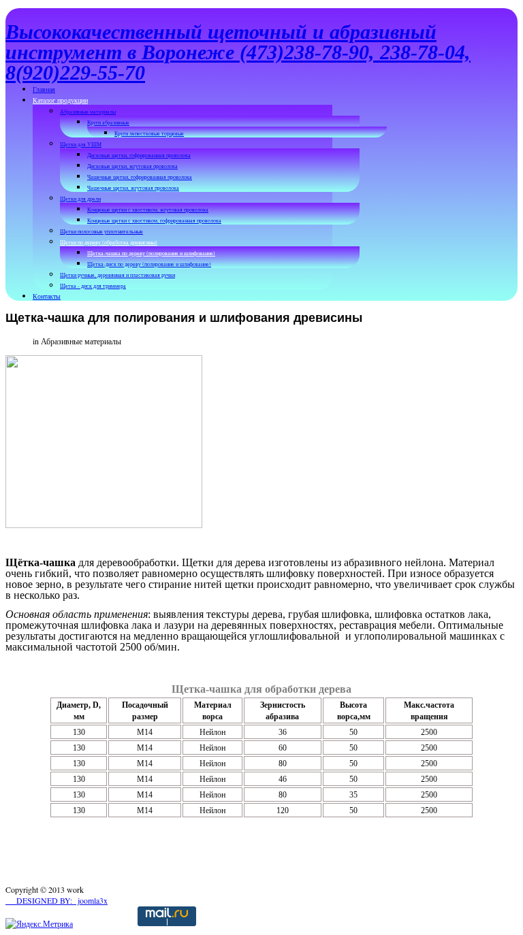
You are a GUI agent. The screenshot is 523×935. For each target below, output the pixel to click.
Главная (44, 89)
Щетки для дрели (80, 198)
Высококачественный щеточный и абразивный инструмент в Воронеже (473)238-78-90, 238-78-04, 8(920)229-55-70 (238, 52)
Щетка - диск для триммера (93, 285)
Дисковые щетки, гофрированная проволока (139, 155)
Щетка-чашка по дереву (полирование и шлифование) (151, 253)
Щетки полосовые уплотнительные (101, 231)
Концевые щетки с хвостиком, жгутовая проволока (147, 209)
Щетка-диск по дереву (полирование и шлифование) (149, 264)
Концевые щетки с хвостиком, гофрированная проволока (154, 220)
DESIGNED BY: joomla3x (56, 900)
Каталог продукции (60, 100)
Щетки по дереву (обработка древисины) (108, 242)
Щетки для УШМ (80, 144)
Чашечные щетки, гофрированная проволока (139, 177)
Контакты (47, 296)
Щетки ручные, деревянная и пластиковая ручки (117, 275)
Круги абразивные (108, 122)
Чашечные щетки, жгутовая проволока (133, 187)
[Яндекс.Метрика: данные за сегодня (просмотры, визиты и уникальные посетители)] (39, 924)
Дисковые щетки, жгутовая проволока (132, 166)
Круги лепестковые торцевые (149, 133)
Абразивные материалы (88, 111)
